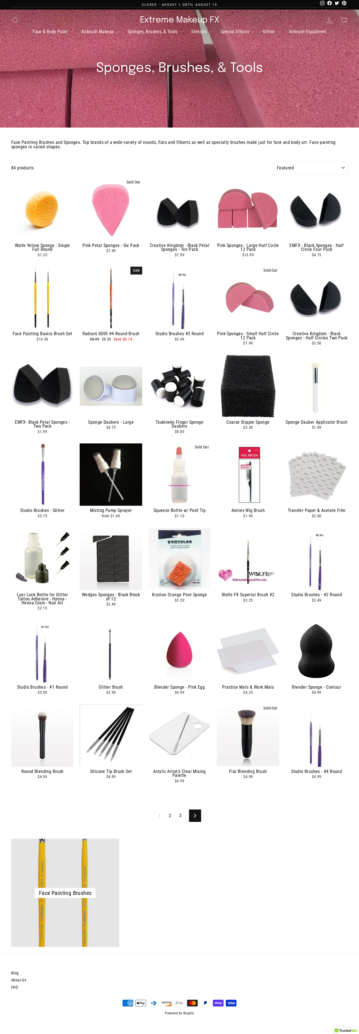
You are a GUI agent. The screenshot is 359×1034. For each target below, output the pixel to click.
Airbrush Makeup (98, 31)
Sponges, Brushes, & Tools (153, 31)
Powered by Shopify (179, 1013)
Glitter (269, 31)
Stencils (199, 31)
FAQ (14, 987)
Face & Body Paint (51, 31)
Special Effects (235, 31)
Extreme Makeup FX (179, 20)
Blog (15, 973)
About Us (18, 980)
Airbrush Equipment (307, 31)
